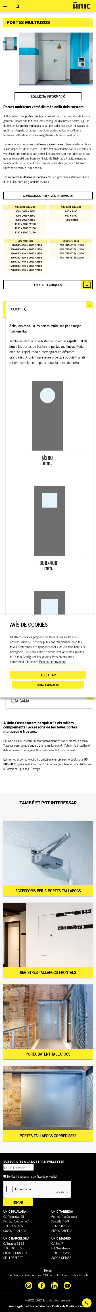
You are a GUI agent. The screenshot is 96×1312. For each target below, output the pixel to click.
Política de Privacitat (37, 1305)
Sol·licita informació (48, 96)
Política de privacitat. (52, 661)
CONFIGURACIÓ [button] (48, 685)
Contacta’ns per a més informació (48, 195)
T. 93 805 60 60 (14, 1225)
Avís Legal (15, 1305)
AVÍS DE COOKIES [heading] (29, 624)
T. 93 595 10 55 (13, 1248)
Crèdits (82, 1305)
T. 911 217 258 (60, 1252)
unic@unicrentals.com (54, 759)
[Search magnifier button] (18, 6)
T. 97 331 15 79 (61, 1225)
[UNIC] (81, 5)
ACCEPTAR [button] (48, 675)
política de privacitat (45, 1176)
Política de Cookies (64, 1305)
